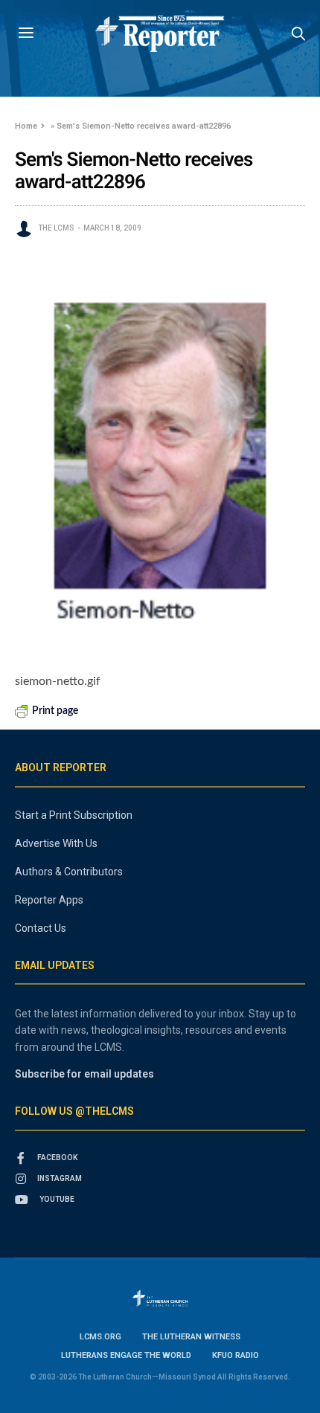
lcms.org (100, 1337)
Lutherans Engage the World (126, 1355)
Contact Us (40, 928)
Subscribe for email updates (84, 1074)
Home (26, 126)
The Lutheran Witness (191, 1337)
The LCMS (56, 228)
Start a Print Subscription (73, 815)
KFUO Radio (235, 1355)
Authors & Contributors (69, 872)
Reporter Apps (49, 900)
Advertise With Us (56, 843)
